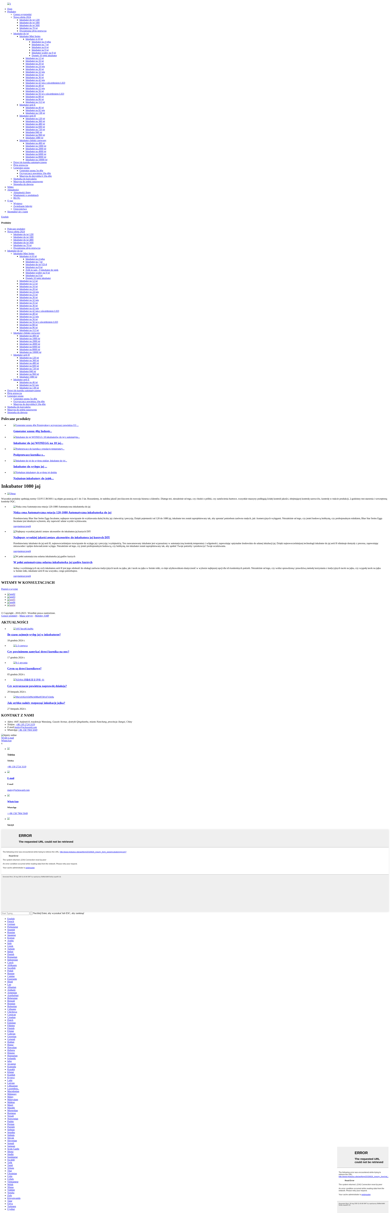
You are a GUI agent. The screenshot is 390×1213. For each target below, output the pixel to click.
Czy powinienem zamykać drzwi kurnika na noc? (38, 651)
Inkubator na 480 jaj (35, 124)
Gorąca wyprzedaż (22, 14)
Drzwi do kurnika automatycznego (30, 162)
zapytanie (18, 526)
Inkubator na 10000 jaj (36, 159)
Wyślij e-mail (7, 738)
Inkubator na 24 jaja (35, 66)
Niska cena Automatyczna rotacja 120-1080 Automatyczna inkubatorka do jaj (62, 512)
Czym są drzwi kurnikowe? (24, 668)
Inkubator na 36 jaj (35, 77)
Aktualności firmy (22, 192)
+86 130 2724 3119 (16, 766)
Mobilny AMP (42, 615)
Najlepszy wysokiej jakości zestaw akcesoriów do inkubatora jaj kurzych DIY (61, 537)
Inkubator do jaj (21, 33)
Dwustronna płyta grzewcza (33, 31)
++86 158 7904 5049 (17, 813)
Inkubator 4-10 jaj (34, 39)
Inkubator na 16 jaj (35, 61)
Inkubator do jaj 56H (30, 25)
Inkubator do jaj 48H (23, 240)
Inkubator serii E (27, 105)
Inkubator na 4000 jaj (36, 151)
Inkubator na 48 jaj (35, 85)
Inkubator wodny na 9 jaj (44, 52)
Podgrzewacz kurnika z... (29, 454)
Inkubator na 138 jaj (35, 113)
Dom (9, 9)
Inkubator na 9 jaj (40, 50)
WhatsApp (6, 740)
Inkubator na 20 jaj (35, 63)
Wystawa (17, 203)
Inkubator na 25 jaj (29, 294)
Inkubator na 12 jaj (35, 58)
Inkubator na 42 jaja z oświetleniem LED (45, 83)
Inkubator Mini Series (30, 36)
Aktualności (13, 189)
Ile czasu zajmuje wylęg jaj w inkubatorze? (34, 634)
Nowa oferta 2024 (22, 17)
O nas (10, 200)
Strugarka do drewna (23, 184)
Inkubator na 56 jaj (35, 91)
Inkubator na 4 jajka (41, 41)
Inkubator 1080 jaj (34, 137)
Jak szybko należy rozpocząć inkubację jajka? (36, 702)
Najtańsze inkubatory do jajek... (33, 478)
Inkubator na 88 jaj (35, 96)
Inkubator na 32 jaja (35, 72)
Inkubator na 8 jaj (40, 47)
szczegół (27, 526)
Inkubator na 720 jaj (35, 129)
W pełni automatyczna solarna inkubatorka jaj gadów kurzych (52, 562)
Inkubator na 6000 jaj (36, 154)
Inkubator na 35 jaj (35, 74)
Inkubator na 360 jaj (35, 121)
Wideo (10, 187)
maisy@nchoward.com (26, 727)
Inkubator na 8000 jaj (36, 157)
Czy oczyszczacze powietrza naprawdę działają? (37, 686)
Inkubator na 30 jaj (35, 69)
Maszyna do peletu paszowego (28, 181)
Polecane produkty (16, 229)
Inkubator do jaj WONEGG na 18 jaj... (38, 443)
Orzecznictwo (20, 209)
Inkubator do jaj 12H (30, 20)
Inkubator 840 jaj (34, 132)
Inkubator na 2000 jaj (36, 148)
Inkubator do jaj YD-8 (36, 264)
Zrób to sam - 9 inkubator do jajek (42, 270)
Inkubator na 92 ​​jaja (35, 110)
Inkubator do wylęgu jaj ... (30, 466)
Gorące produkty (9, 615)
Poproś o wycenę (9, 589)
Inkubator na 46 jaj (35, 107)
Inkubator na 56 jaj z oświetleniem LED (45, 94)
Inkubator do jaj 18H (30, 22)
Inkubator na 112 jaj (35, 102)
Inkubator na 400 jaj (35, 143)
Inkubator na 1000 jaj (36, 146)
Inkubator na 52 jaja (35, 88)
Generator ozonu (21, 168)
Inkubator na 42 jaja (35, 80)
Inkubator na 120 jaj (35, 118)
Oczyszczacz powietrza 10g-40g (35, 173)
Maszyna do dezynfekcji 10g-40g (36, 176)
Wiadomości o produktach (26, 195)
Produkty (11, 11)
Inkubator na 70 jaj (29, 28)
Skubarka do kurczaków (25, 178)
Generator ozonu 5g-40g (31, 170)
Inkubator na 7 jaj (40, 44)
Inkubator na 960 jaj (35, 135)
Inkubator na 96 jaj (35, 99)
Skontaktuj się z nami (17, 211)
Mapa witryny (26, 615)
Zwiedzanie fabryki (22, 206)
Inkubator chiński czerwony (33, 140)
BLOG (16, 198)
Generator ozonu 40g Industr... (32, 431)
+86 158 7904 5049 (27, 730)
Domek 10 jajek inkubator (44, 55)
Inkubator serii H (28, 115)
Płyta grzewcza (20, 165)
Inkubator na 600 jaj (35, 126)
